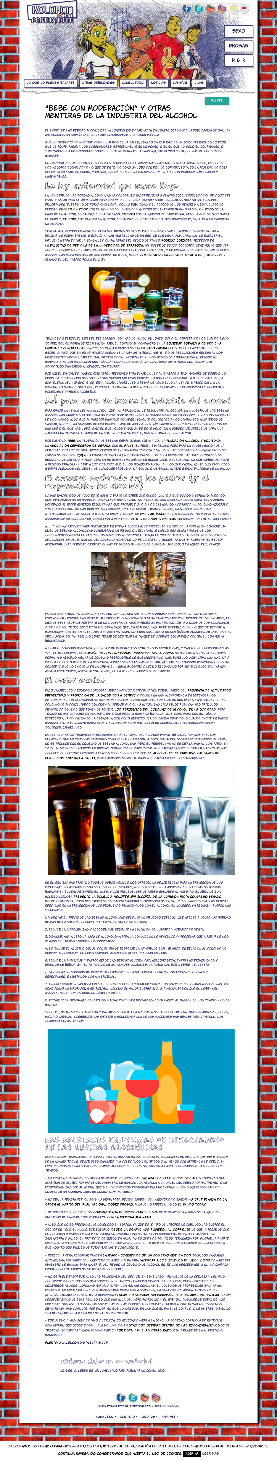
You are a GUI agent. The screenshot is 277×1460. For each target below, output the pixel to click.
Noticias (158, 83)
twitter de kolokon (198, 8)
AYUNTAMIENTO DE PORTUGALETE (126, 1406)
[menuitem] (234, 5)
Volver (217, 100)
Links (199, 83)
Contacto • (128, 1417)
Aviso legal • (106, 1417)
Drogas (238, 46)
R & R (238, 60)
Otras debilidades (98, 83)
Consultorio (133, 83)
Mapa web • (170, 1417)
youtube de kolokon (210, 8)
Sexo (238, 31)
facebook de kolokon (186, 8)
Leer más (210, 1453)
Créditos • (149, 1417)
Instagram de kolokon (222, 8)
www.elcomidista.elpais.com (83, 1342)
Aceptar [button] (192, 1454)
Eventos (180, 83)
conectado (109, 1371)
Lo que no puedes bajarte (51, 83)
